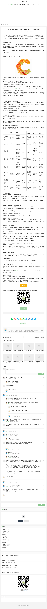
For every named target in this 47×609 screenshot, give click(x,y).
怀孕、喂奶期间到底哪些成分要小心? (9, 567)
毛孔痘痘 (4, 542)
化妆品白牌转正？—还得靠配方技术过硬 (9, 565)
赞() (30, 31)
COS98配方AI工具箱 (6, 600)
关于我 (38, 4)
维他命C (16, 89)
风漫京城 (7, 395)
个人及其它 (34, 4)
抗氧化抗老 (5, 536)
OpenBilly (9, 403)
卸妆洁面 (4, 534)
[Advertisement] (23, 15)
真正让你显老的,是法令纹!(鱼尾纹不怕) (9, 562)
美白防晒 (4, 545)
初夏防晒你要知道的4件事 (39, 337)
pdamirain (9, 453)
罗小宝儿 (7, 435)
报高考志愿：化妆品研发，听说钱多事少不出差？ (11, 572)
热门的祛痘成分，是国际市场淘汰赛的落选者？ (10, 555)
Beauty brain (18, 270)
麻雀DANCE (7, 421)
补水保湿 (4, 547)
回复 (17, 378)
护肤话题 (16, 4)
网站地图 (27, 605)
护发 (20, 4)
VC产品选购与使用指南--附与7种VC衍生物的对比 (23, 29)
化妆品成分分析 (10, 4)
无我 (6, 431)
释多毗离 (9, 328)
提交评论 (41, 373)
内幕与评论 (24, 4)
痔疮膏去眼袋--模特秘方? (7, 337)
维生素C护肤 (23, 323)
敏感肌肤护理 (5, 540)
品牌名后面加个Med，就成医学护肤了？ (9, 557)
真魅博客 (23, 2)
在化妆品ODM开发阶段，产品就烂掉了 (9, 560)
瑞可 (9, 382)
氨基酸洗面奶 (5, 544)
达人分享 (29, 4)
